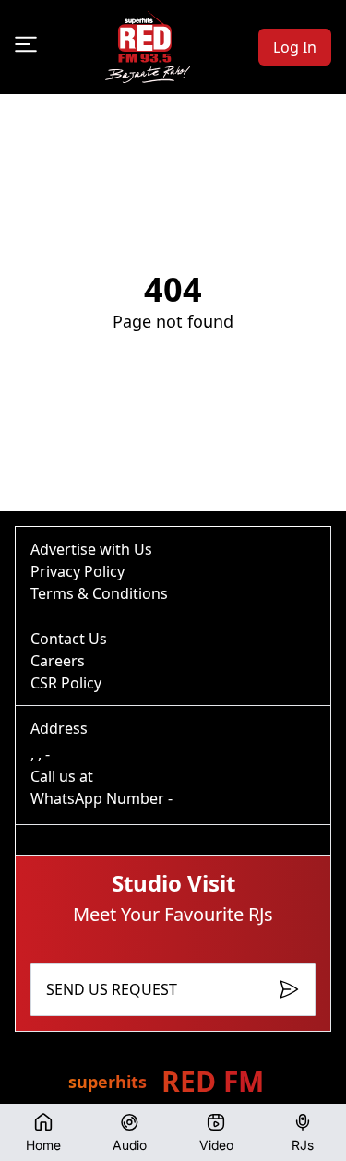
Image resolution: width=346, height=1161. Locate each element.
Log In (294, 47)
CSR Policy (65, 683)
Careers (57, 661)
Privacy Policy (77, 571)
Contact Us (68, 638)
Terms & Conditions (99, 593)
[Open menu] (26, 44)
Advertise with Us (91, 549)
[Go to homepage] (147, 47)
